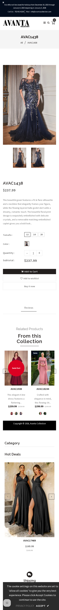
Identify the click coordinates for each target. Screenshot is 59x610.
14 (34, 234)
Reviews (28, 307)
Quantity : (9, 252)
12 (27, 234)
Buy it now (29, 286)
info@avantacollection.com (41, 12)
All (21, 42)
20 (41, 234)
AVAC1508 (16, 388)
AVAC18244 (43, 388)
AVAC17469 (29, 540)
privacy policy (25, 605)
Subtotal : (9, 260)
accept (42, 605)
